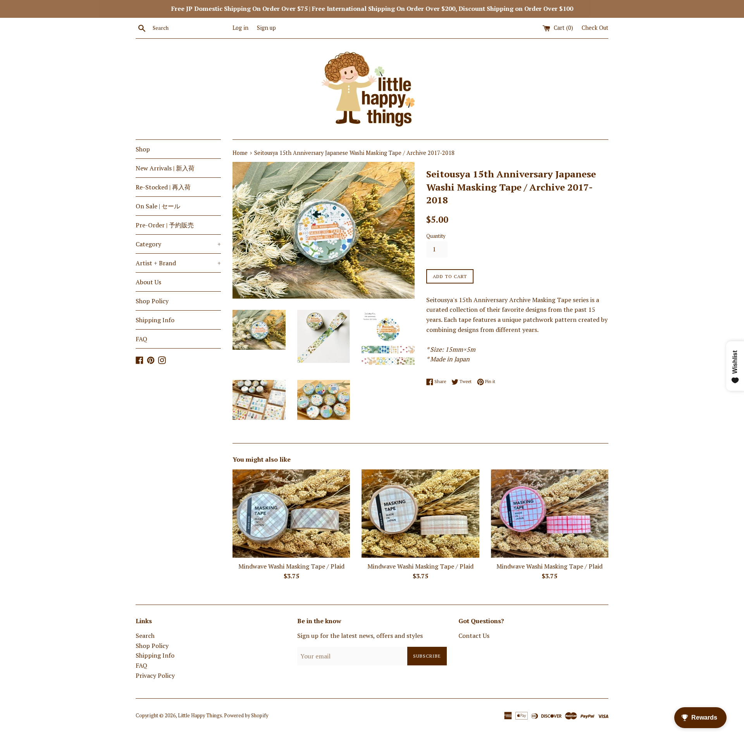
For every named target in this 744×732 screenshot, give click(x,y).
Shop (143, 149)
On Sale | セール (158, 206)
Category (178, 244)
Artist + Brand (178, 263)
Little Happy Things (200, 715)
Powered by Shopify (246, 715)
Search (145, 635)
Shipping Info (155, 320)
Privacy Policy (155, 675)
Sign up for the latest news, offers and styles (360, 635)
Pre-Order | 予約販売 (165, 225)
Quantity (435, 236)
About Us (148, 282)
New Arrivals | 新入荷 (165, 168)
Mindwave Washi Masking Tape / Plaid (291, 566)
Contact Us (473, 635)
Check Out (595, 27)
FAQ (141, 339)
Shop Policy (152, 301)
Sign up (266, 27)
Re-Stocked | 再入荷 (163, 187)
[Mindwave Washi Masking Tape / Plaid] (291, 513)
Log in (240, 27)
